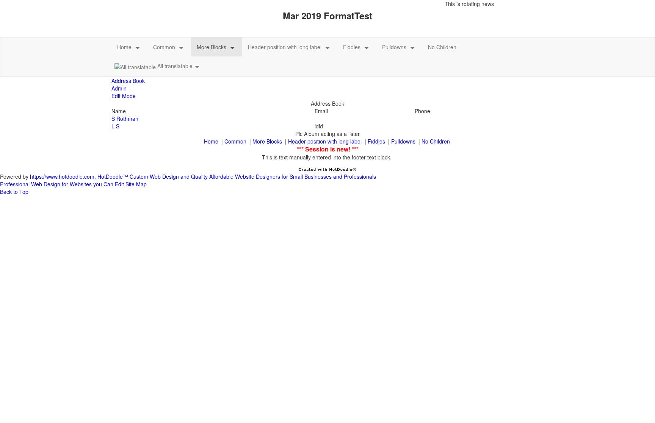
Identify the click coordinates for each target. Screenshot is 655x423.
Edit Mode (123, 96)
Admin (119, 88)
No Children (442, 47)
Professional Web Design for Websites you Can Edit (62, 184)
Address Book (128, 80)
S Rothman (124, 118)
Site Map (136, 184)
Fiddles (351, 47)
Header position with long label (284, 47)
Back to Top (14, 191)
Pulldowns (394, 47)
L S (115, 126)
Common (164, 47)
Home (124, 47)
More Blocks (211, 47)
